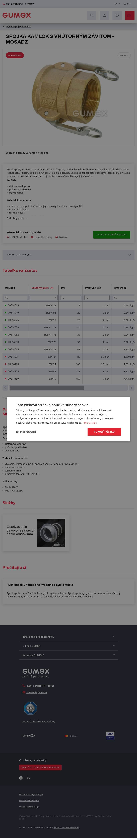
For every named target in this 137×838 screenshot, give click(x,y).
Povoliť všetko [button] (104, 431)
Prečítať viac (90, 422)
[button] (26, 432)
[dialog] (68, 419)
